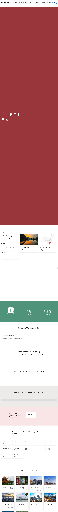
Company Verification (23, 2)
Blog (30, 2)
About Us (15, 2)
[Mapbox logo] (2, 300)
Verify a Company (51, 2)
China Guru (35, 2)
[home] (6, 2)
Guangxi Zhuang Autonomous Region (16, 6)
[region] (29, 284)
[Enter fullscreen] (56, 268)
